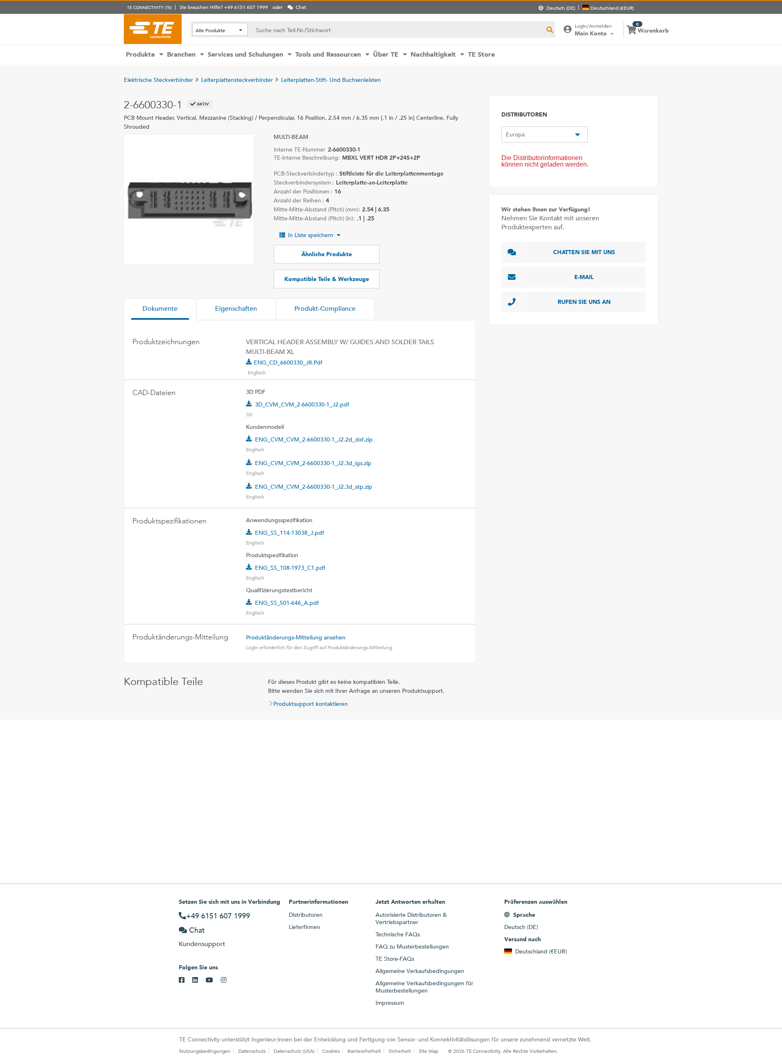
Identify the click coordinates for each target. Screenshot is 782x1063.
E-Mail (584, 277)
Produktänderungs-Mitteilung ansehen (295, 637)
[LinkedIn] (199, 980)
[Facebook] (185, 980)
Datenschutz (252, 1051)
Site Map (428, 1051)
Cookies (331, 1051)
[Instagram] (227, 980)
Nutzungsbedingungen (205, 1051)
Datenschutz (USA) (294, 1051)
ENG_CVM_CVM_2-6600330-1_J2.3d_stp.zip (313, 486)
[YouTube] (213, 980)
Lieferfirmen (304, 927)
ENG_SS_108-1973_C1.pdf (290, 567)
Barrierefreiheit (364, 1051)
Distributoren (306, 914)
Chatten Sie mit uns (584, 252)
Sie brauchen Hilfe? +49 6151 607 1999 (224, 7)
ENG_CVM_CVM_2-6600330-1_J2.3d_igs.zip (313, 463)
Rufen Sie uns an (584, 301)
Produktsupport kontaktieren (310, 703)
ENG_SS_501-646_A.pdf (287, 602)
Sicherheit (400, 1051)
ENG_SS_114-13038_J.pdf (289, 532)
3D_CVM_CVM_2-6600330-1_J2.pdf (302, 404)
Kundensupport (202, 944)
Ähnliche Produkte (326, 254)
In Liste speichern (310, 235)
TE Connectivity (153, 29)
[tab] (160, 310)
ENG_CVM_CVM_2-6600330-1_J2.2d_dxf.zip (314, 439)
